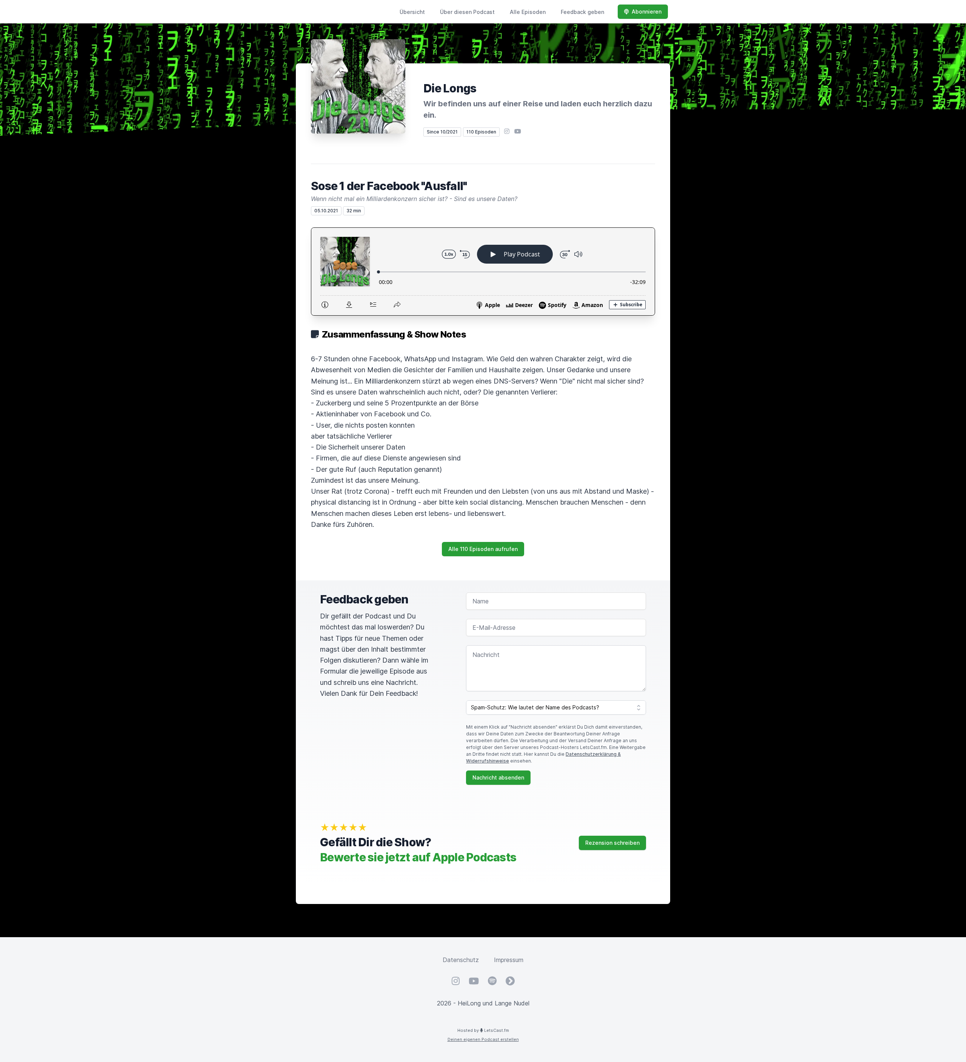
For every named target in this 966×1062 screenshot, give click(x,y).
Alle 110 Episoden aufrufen (483, 549)
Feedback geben (582, 12)
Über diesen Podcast (467, 12)
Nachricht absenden (498, 777)
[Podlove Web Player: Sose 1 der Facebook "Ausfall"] (483, 271)
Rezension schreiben (612, 842)
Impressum (508, 960)
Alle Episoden (528, 12)
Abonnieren (646, 11)
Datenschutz (461, 960)
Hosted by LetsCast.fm (483, 1030)
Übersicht (412, 12)
